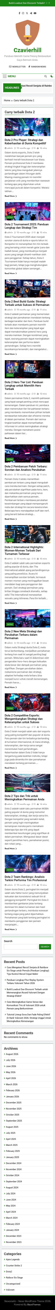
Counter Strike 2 (14, 1265)
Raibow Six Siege (14, 1277)
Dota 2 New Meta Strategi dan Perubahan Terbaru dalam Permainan (23, 635)
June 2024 (11, 1199)
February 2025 (13, 1151)
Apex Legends (13, 1259)
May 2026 (10, 1072)
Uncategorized (13, 1283)
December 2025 (13, 1102)
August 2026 (12, 1054)
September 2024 (14, 1181)
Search (8, 941)
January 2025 (12, 1157)
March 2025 (11, 1145)
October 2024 (12, 1175)
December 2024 (13, 1163)
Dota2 (10, 133)
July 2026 (10, 1060)
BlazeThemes (33, 1304)
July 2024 (10, 1193)
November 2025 (13, 1108)
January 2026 (12, 1096)
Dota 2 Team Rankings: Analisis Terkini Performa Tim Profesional (26, 878)
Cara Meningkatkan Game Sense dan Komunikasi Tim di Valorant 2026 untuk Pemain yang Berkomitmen (24, 3)
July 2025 (10, 1133)
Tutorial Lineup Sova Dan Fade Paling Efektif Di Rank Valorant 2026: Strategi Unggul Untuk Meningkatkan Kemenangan (29, 1017)
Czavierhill (28, 50)
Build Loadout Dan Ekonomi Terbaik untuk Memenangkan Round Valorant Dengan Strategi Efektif (27, 992)
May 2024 (10, 1205)
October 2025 (12, 1114)
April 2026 (11, 1078)
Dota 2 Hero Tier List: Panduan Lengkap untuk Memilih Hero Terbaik (24, 386)
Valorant (10, 1289)
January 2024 (12, 1230)
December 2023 (13, 1236)
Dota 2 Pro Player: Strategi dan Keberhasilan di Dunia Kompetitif (25, 141)
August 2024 (12, 1187)
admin (10, 148)
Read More (10, 196)
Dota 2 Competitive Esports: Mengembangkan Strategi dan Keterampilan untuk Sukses (24, 719)
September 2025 (14, 1120)
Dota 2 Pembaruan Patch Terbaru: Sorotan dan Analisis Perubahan (26, 468)
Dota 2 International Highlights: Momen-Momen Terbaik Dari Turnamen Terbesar (24, 550)
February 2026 (13, 1090)
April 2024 (11, 1212)
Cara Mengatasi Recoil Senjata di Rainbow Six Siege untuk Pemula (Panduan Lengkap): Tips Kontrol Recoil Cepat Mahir (28, 970)
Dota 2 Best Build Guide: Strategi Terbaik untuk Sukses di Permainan (27, 303)
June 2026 (11, 1066)
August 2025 (12, 1127)
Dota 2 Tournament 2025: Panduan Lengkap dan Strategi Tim (27, 226)
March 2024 (11, 1218)
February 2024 (13, 1224)
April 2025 (11, 1139)
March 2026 (11, 1084)
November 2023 (13, 1242)
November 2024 (13, 1169)
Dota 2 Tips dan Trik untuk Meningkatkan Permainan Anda (24, 797)
